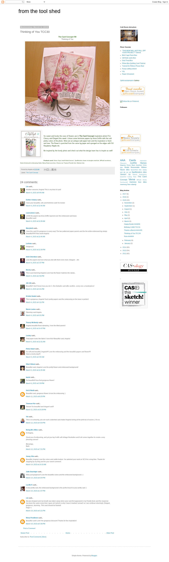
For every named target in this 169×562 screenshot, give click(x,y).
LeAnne (29, 244)
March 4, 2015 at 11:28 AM (35, 221)
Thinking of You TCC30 (132, 233)
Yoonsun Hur (31, 404)
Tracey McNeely (32, 322)
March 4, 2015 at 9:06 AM (35, 193)
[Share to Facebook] (52, 169)
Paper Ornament (128, 74)
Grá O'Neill (30, 390)
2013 (125, 250)
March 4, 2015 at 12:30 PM (35, 250)
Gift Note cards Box (129, 58)
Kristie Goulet (31, 296)
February (127, 240)
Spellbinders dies (139, 172)
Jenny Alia (30, 456)
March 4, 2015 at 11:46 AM (35, 236)
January (127, 243)
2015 (125, 200)
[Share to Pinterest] (55, 169)
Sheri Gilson (30, 364)
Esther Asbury (31, 200)
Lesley (28, 336)
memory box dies (138, 182)
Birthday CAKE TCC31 (132, 227)
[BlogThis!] (47, 169)
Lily (123, 71)
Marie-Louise (31, 309)
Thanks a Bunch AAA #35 (133, 230)
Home (68, 533)
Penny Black (131, 165)
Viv (27, 417)
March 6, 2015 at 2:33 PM (35, 383)
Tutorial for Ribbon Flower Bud (133, 66)
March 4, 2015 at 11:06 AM (35, 206)
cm (27, 498)
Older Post (110, 533)
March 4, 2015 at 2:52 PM (35, 276)
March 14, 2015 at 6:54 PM (35, 478)
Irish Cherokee (31, 257)
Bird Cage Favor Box (129, 55)
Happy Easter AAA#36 (132, 224)
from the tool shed (39, 11)
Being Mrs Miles (32, 430)
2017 (125, 194)
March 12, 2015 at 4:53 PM (35, 423)
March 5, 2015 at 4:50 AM (35, 357)
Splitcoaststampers (127, 80)
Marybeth (29, 228)
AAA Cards (128, 160)
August (127, 209)
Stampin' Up (125, 174)
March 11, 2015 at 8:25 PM (35, 396)
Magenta (123, 165)
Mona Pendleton (32, 518)
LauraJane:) (30, 213)
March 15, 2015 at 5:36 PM (35, 524)
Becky (28, 270)
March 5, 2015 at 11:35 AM (35, 370)
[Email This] (45, 169)
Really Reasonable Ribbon (136, 167)
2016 (125, 197)
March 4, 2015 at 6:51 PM (35, 315)
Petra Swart (30, 349)
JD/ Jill (28, 283)
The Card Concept (32, 172)
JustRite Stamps (138, 163)
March (126, 221)
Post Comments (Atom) (38, 537)
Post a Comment (29, 528)
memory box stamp (128, 184)
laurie (28, 377)
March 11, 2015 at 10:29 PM (36, 410)
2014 (125, 247)
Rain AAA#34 (129, 236)
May (126, 215)
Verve (132, 179)
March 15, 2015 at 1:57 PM (35, 491)
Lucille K (29, 485)
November (128, 203)
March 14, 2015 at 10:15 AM (36, 464)
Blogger (94, 556)
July (126, 212)
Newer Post (25, 533)
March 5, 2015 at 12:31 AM (35, 342)
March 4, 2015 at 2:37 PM (35, 263)
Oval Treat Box (127, 60)
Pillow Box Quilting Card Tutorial (133, 63)
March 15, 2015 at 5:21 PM (35, 511)
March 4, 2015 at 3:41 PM (35, 289)
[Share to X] (50, 169)
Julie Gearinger (31, 472)
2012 (125, 253)
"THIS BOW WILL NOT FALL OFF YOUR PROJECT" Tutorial (134, 51)
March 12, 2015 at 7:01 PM (35, 449)
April (126, 218)
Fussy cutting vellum (129, 69)
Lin (27, 187)
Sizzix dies (125, 170)
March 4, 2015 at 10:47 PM (35, 328)
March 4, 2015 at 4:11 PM (35, 302)
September (128, 206)
